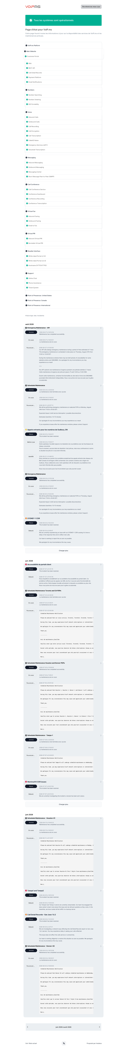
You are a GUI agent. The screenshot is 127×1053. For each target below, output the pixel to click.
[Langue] (64, 1043)
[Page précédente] (45, 1027)
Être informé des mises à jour (91, 6)
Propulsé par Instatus (94, 1043)
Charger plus (63, 551)
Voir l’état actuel (31, 1043)
